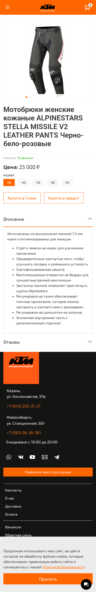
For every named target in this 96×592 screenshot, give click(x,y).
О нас (9, 498)
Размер (8, 175)
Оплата (11, 514)
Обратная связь (18, 535)
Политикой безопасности (63, 567)
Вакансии (13, 527)
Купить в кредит (63, 197)
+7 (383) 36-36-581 (24, 432)
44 (67, 182)
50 (53, 182)
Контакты (13, 490)
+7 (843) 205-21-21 (23, 405)
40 (24, 182)
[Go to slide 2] (30, 97)
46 (9, 182)
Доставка (13, 506)
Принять (48, 579)
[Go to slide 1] (26, 97)
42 (38, 182)
